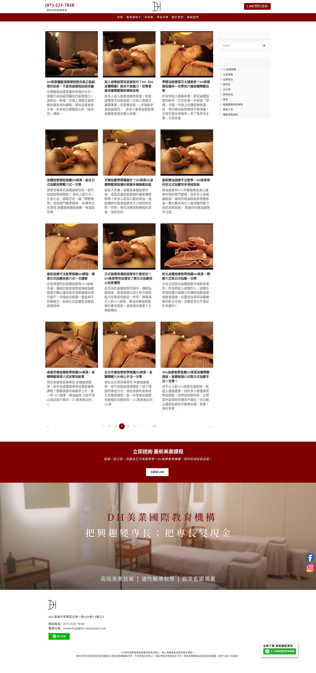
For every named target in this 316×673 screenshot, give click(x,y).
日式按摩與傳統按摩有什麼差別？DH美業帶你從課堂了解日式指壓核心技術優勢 (128, 278)
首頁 (120, 17)
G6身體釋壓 (229, 69)
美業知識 (228, 94)
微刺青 (227, 84)
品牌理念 (228, 79)
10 (154, 426)
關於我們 (178, 17)
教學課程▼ (133, 17)
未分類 (227, 89)
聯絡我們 (193, 17)
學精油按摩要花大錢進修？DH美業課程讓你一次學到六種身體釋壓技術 (186, 86)
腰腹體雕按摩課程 (233, 104)
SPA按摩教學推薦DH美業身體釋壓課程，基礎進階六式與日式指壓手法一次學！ (186, 376)
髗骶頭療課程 (230, 114)
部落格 (149, 17)
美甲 (225, 99)
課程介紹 (228, 109)
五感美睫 (228, 74)
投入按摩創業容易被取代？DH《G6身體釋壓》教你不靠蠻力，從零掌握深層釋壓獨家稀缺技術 (129, 86)
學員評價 (163, 17)
